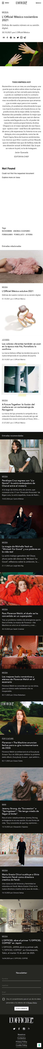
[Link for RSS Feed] (29, 1029)
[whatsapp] (21, 38)
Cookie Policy (21, 1045)
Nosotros (21, 1034)
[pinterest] (11, 38)
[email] (4, 38)
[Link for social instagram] (24, 1029)
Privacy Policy (32, 1003)
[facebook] (7, 38)
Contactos (21, 1038)
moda (5, 12)
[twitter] (18, 38)
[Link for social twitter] (14, 1029)
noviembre (7, 231)
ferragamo (7, 235)
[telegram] (25, 38)
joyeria (29, 235)
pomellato (19, 235)
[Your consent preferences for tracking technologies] (39, 1045)
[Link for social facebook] (19, 1029)
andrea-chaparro (21, 231)
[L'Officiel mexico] (21, 3)
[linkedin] (14, 38)
